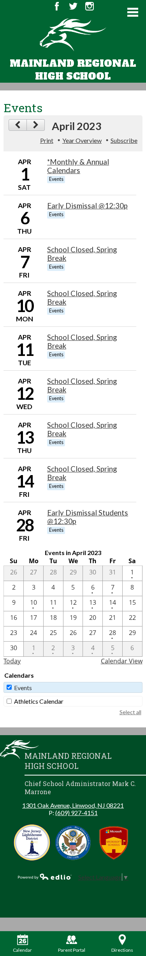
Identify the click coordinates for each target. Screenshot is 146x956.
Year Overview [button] (82, 140)
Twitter (73, 6)
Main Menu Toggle (132, 12)
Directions (122, 950)
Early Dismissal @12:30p (87, 205)
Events (23, 687)
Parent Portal (71, 950)
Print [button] (46, 140)
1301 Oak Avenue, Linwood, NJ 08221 (73, 805)
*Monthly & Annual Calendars (78, 166)
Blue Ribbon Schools (73, 842)
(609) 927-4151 (76, 812)
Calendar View (121, 661)
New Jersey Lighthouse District (32, 842)
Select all (130, 712)
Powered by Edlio (45, 876)
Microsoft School (113, 842)
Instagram (89, 6)
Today (12, 661)
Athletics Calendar (38, 701)
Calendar (22, 950)
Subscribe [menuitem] (124, 140)
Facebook (57, 6)
